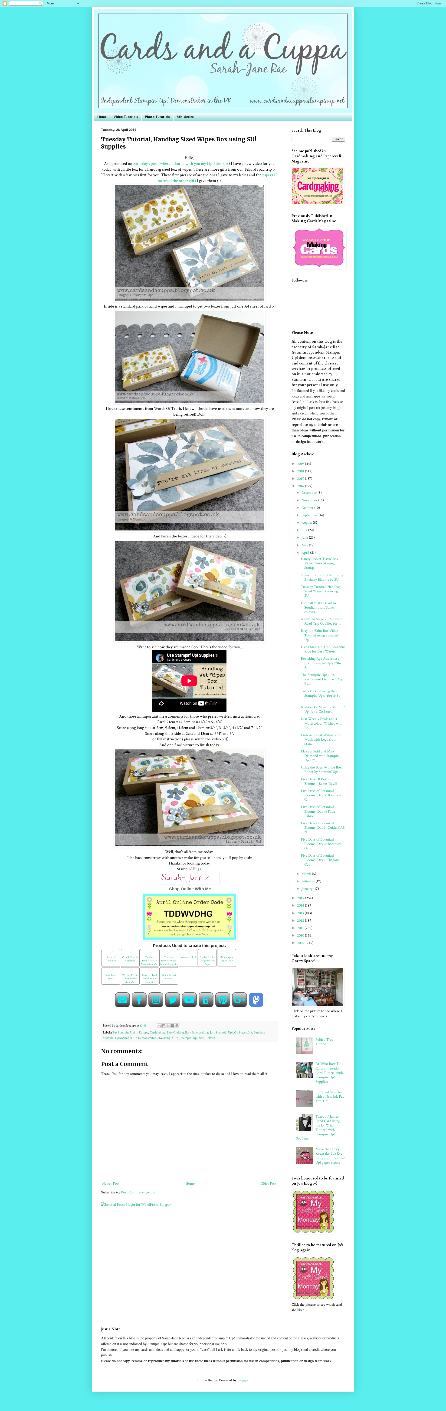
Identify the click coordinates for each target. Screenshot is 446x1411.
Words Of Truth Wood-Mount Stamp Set (149, 979)
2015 (301, 898)
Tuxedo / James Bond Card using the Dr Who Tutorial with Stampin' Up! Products (318, 1127)
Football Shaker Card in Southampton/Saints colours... (318, 607)
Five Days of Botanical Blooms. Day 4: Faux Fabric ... (318, 811)
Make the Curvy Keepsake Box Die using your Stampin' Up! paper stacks (330, 1156)
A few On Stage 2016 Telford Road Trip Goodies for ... (322, 621)
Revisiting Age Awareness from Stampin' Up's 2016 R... (321, 663)
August (307, 522)
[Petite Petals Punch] (111, 970)
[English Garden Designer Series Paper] (207, 952)
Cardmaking (157, 1032)
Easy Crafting (175, 1032)
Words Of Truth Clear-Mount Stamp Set (130, 979)
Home (102, 117)
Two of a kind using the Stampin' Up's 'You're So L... (320, 695)
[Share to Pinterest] (177, 1025)
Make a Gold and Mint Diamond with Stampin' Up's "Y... (320, 756)
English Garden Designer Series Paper (207, 961)
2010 (301, 935)
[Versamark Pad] (188, 952)
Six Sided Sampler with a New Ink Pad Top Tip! (329, 1096)
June (305, 537)
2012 (301, 920)
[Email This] (159, 1025)
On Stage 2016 (243, 1032)
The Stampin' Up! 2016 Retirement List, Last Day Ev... (321, 679)
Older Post (268, 1183)
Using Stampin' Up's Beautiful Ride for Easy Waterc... (323, 649)
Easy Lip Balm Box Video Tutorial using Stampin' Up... (320, 635)
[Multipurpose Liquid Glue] (227, 952)
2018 (301, 471)
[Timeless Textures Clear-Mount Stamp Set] (149, 952)
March (307, 873)
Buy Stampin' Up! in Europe (130, 1032)
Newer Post (110, 1183)
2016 (301, 486)
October (308, 507)
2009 (301, 943)
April (306, 552)
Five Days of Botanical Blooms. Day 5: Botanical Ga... (321, 795)
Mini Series (185, 117)
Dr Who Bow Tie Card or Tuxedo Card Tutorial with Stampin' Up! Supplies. (329, 1072)
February (309, 881)
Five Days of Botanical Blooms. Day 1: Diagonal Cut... (320, 860)
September (310, 515)
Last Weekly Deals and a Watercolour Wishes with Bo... (321, 723)
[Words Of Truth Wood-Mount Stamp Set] (149, 970)
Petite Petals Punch (111, 977)
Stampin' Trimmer (111, 959)
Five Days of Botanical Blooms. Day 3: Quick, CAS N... (323, 828)
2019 (301, 463)
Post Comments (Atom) (139, 1192)
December (310, 492)
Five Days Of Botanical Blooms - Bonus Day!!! (319, 781)
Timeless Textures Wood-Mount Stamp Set (168, 961)
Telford (210, 1038)
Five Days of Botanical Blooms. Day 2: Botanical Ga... (321, 844)
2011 (301, 928)
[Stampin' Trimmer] (111, 952)
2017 (301, 478)
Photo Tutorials (157, 117)
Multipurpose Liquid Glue (226, 959)
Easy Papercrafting (197, 1032)
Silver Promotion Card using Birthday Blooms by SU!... (322, 577)
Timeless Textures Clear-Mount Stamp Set (149, 961)
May (305, 545)
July (305, 530)
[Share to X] (168, 1025)
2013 (301, 913)
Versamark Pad (188, 957)
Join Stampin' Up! (221, 1032)
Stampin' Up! (170, 1038)
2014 (301, 905)
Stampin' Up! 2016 (192, 1038)
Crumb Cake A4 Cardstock (130, 959)
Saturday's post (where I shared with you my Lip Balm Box (181, 163)
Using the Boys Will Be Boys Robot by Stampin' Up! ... (322, 769)
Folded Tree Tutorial (324, 1042)
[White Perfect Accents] (169, 970)
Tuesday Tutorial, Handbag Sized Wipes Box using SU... (321, 591)
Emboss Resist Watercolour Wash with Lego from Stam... (321, 739)
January (307, 888)
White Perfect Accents (169, 977)
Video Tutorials (126, 117)
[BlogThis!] (163, 1025)
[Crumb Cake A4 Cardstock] (130, 952)
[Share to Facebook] (172, 1025)
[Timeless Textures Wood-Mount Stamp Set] (169, 952)
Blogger (243, 1380)
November (310, 500)
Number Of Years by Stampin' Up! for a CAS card (323, 709)
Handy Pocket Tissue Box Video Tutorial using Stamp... (319, 563)
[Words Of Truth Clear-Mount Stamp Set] (130, 970)
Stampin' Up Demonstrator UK (141, 1038)
